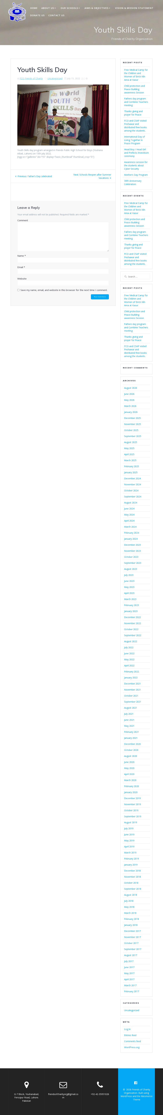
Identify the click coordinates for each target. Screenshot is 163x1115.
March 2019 (130, 852)
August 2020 (130, 756)
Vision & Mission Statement (134, 8)
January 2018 (131, 924)
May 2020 (129, 768)
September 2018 (132, 888)
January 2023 (131, 611)
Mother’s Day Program (136, 174)
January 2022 (131, 677)
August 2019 (130, 822)
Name (21, 255)
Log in (127, 1029)
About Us (47, 8)
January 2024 (131, 538)
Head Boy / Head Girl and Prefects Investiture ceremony (136, 153)
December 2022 (132, 617)
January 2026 (131, 412)
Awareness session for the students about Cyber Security (136, 165)
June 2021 (129, 719)
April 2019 (129, 846)
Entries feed (130, 1035)
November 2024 (132, 484)
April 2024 (129, 520)
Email (21, 267)
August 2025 (130, 442)
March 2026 (130, 406)
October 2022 (131, 629)
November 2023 (132, 550)
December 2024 (132, 478)
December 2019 (132, 798)
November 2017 (132, 937)
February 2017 (131, 991)
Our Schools (69, 8)
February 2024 (131, 532)
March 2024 (130, 526)
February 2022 (131, 671)
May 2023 (129, 587)
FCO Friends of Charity (31, 78)
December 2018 (132, 870)
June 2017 (129, 967)
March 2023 (130, 599)
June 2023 (129, 581)
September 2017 (132, 949)
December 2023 (132, 544)
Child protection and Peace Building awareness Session (134, 89)
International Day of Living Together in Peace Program (134, 140)
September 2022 (132, 635)
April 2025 (129, 454)
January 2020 (131, 792)
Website (22, 278)
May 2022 (129, 659)
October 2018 (131, 882)
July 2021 (128, 713)
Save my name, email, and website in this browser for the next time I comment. (64, 290)
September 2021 (132, 701)
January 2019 (131, 864)
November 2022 (132, 623)
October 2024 (131, 490)
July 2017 (128, 961)
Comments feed (132, 1041)
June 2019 (129, 834)
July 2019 (128, 828)
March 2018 (130, 912)
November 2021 (132, 689)
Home (34, 8)
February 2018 (131, 918)
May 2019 (129, 840)
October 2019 (131, 810)
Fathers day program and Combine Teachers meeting (136, 102)
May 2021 (129, 725)
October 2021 (131, 695)
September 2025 (132, 436)
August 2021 (130, 707)
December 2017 (132, 931)
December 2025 (132, 418)
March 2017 (130, 985)
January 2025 (131, 472)
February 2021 (131, 731)
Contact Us (56, 15)
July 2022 (128, 647)
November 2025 (132, 424)
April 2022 (129, 665)
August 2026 (130, 387)
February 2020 (131, 786)
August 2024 (130, 502)
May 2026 (129, 399)
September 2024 (132, 496)
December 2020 (132, 743)
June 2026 (129, 393)
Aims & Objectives (96, 8)
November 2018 (132, 876)
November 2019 (132, 804)
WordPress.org (131, 1047)
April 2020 (129, 774)
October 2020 (131, 749)
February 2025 (131, 466)
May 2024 (129, 514)
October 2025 (131, 430)
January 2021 (131, 737)
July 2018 (128, 900)
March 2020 (130, 780)
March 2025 (130, 460)
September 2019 (132, 816)
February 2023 (131, 605)
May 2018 (129, 906)
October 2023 (131, 556)
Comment (22, 220)
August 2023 (130, 568)
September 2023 (132, 562)
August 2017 (130, 955)
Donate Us (37, 15)
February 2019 (131, 858)
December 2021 (132, 683)
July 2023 (128, 574)
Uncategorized (54, 78)
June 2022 (129, 653)
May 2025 (129, 448)
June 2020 (129, 762)
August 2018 (130, 894)
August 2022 (130, 641)
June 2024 (129, 508)
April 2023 (129, 593)
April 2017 (129, 979)
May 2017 (129, 973)
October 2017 (131, 943)
